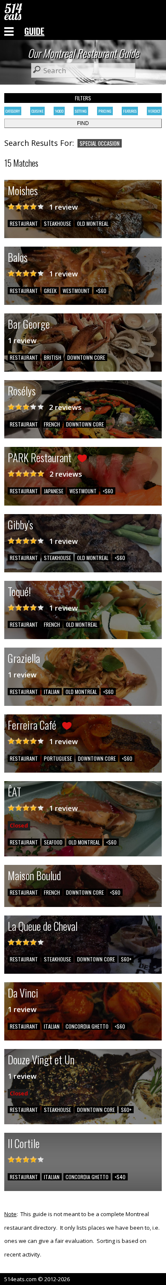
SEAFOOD (53, 842)
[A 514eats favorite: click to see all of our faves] (82, 459)
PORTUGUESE (58, 758)
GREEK (50, 290)
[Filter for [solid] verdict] (26, 207)
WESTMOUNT (76, 290)
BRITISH (52, 357)
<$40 (120, 1176)
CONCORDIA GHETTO (87, 1026)
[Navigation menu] (9, 31)
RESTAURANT (24, 223)
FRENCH (52, 424)
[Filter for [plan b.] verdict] (26, 407)
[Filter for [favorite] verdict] (26, 474)
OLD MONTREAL (93, 223)
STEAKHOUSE (57, 223)
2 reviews (65, 407)
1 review (63, 207)
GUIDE (34, 31)
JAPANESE (53, 491)
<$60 (101, 290)
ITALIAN (52, 691)
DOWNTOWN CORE (86, 357)
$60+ (126, 959)
